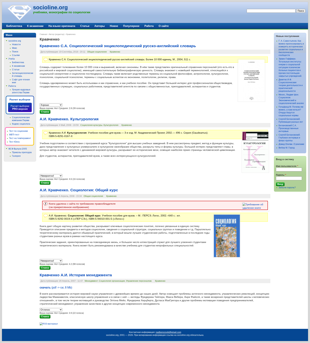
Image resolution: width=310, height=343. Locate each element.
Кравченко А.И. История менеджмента (76, 275)
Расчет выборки (20, 99)
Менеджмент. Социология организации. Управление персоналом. (118, 281)
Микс (14, 48)
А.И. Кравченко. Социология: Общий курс (79, 190)
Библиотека (14, 25)
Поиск (15, 51)
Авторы (99, 25)
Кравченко (115, 52)
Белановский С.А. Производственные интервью (289, 128)
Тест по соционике (18, 131)
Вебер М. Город (287, 147)
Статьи (84, 25)
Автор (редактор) (56, 34)
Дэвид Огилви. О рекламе (291, 144)
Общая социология (97, 52)
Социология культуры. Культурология (99, 125)
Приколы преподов (22, 152)
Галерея (16, 156)
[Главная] (19, 19)
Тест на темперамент (20, 138)
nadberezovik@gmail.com (168, 332)
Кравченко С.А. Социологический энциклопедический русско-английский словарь (118, 46)
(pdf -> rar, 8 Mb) (56, 287)
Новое (114, 25)
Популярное (131, 25)
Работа (149, 25)
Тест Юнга (14, 142)
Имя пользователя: (287, 166)
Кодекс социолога (21, 124)
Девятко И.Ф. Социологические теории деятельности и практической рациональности (291, 85)
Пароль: (281, 175)
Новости (16, 44)
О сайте (164, 25)
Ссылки (16, 55)
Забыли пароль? (287, 187)
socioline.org (50, 7)
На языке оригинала (61, 25)
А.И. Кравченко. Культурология (69, 119)
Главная (43, 34)
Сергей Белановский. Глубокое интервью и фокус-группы (289, 138)
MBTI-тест (14, 134)
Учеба (11, 59)
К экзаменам (35, 25)
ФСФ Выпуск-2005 (17, 149)
